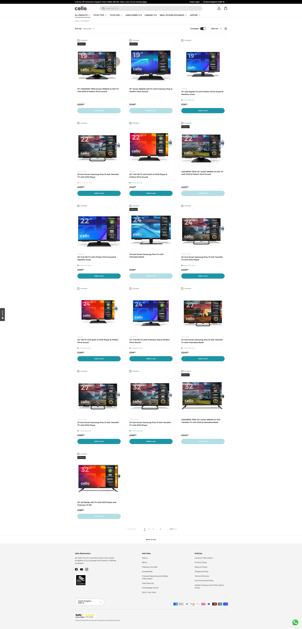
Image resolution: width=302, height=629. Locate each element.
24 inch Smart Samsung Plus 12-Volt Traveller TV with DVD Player (202, 258)
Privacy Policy (201, 562)
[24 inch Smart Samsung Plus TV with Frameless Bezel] (151, 229)
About (144, 558)
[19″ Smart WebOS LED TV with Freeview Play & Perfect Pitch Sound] (151, 64)
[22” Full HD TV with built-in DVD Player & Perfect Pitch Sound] (151, 146)
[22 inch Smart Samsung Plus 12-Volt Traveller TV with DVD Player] (99, 146)
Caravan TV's (151, 15)
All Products (81, 15)
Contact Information (204, 558)
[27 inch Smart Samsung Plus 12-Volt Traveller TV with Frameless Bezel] (203, 312)
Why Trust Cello (149, 592)
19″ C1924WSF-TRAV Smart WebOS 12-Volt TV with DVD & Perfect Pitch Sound (98, 90)
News (144, 562)
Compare (194, 28)
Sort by (78, 28)
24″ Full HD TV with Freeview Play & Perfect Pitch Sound (149, 341)
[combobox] (150, 8)
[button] (225, 8)
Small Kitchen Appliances (172, 15)
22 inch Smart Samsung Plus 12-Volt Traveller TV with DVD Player (98, 175)
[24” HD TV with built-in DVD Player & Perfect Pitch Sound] (99, 312)
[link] (130, 529)
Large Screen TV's (133, 15)
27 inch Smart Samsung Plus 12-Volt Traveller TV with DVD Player (98, 423)
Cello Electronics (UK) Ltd (88, 620)
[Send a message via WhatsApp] (295, 622)
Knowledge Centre (150, 588)
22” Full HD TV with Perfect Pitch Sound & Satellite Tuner (96, 258)
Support (194, 15)
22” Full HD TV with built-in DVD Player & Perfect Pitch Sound (148, 175)
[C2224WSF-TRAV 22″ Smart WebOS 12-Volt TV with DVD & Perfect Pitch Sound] (203, 146)
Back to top (151, 539)
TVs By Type (98, 15)
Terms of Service (202, 576)
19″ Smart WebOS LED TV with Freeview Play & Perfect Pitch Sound (150, 90)
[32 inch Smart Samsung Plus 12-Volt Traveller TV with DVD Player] (151, 395)
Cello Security (148, 583)
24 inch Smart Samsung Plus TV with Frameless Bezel (146, 255)
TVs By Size (115, 15)
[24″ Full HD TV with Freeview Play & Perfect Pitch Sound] (151, 312)
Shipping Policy (201, 571)
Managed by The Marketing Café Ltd (108, 620)
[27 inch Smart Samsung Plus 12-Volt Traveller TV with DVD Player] (99, 395)
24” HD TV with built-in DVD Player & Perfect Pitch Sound (97, 341)
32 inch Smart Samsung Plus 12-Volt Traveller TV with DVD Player (150, 423)
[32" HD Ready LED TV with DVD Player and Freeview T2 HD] (99, 477)
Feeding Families (149, 567)
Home (77, 21)
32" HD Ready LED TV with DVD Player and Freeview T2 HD (96, 503)
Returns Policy (201, 567)
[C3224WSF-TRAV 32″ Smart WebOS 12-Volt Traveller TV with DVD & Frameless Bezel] (203, 395)
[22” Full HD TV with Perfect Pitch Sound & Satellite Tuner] (99, 229)
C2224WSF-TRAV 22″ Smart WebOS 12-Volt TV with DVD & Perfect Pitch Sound (202, 172)
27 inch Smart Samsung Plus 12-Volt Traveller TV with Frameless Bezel (202, 341)
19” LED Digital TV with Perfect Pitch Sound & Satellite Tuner (202, 92)
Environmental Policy (204, 580)
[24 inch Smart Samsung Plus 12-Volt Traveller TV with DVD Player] (203, 229)
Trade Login (194, 2)
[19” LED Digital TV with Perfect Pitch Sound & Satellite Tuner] (203, 64)
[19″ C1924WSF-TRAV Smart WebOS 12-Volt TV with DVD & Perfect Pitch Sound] (99, 64)
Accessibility (147, 571)
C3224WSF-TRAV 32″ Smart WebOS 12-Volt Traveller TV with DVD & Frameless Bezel (200, 420)
